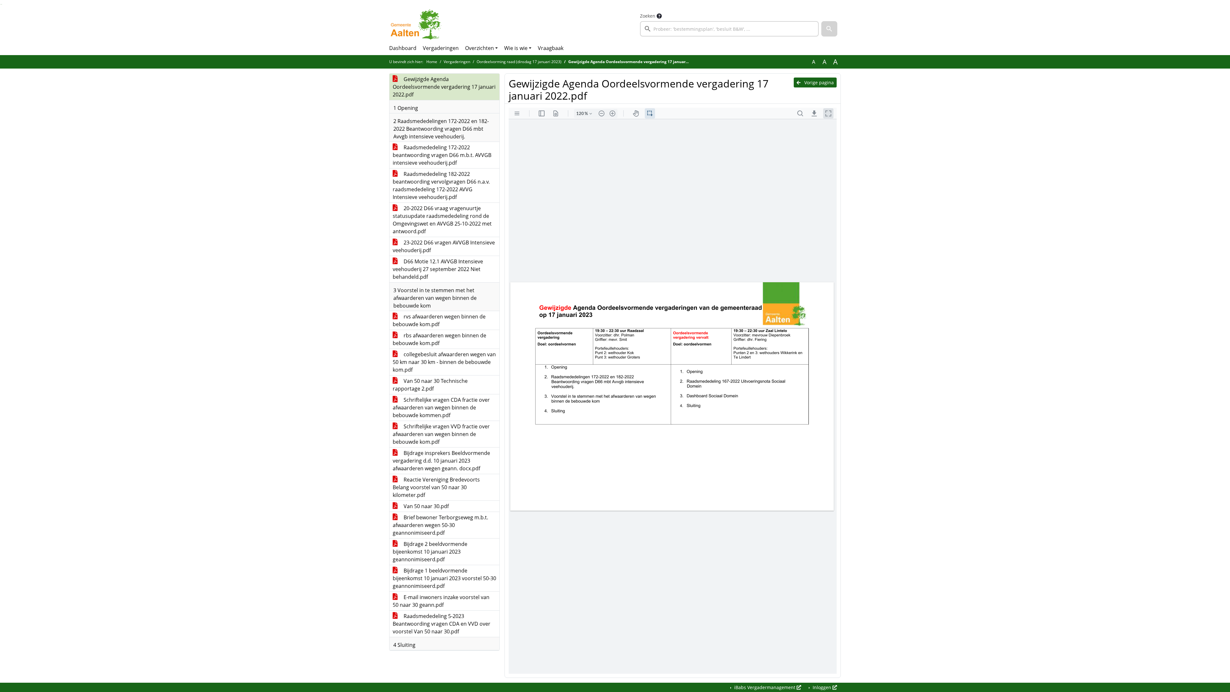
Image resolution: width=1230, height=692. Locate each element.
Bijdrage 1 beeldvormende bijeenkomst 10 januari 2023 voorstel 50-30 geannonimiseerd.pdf (444, 578)
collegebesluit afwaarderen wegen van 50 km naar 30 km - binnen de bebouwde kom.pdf (444, 362)
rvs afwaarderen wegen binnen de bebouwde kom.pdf (439, 320)
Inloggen (821, 687)
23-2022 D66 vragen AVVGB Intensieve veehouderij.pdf (444, 246)
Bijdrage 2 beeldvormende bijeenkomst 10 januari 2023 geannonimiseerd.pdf (430, 551)
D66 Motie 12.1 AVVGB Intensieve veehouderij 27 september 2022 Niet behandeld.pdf (438, 269)
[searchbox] (729, 29)
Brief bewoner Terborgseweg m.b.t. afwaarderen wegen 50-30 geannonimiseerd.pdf (440, 525)
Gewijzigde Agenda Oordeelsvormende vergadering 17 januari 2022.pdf (444, 87)
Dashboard (402, 48)
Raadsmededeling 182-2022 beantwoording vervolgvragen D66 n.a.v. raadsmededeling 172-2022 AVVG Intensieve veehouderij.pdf (441, 185)
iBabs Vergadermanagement (765, 687)
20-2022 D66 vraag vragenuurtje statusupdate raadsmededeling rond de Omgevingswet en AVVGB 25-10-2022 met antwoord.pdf (442, 220)
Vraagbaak (550, 48)
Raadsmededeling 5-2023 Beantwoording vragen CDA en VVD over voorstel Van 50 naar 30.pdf (441, 624)
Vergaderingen (441, 48)
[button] (829, 29)
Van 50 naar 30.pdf (425, 506)
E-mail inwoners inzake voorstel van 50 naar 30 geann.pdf (441, 601)
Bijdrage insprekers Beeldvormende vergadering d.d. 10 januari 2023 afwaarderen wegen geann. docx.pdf (441, 460)
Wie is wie (516, 48)
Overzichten (479, 48)
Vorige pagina (818, 82)
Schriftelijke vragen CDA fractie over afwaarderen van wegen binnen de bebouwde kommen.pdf (441, 407)
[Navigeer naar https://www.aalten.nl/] (417, 24)
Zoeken (647, 16)
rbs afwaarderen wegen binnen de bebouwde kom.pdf (439, 339)
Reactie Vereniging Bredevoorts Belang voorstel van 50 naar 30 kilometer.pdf (436, 487)
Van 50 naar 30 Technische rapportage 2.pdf (430, 384)
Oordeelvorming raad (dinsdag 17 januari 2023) (519, 61)
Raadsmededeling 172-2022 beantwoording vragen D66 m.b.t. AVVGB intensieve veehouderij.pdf (442, 155)
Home (431, 61)
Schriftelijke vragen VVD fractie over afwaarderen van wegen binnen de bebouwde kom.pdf (441, 434)
